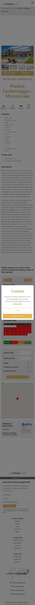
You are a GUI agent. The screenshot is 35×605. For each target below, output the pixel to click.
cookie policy (17, 304)
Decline (17, 310)
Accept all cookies (17, 316)
